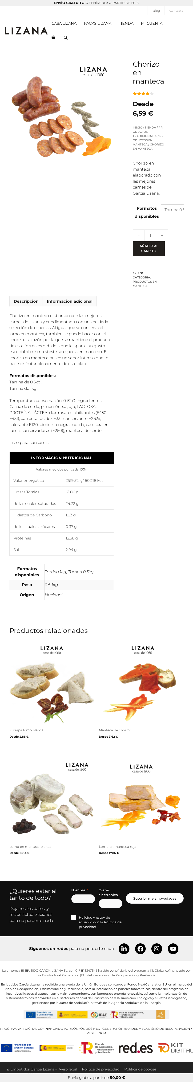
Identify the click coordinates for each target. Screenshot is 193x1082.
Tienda (126, 23)
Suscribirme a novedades (154, 898)
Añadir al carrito (149, 248)
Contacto (176, 10)
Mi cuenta (151, 23)
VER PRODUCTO (23, 747)
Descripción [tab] (26, 301)
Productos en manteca (148, 140)
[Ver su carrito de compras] (53, 38)
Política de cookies (140, 1069)
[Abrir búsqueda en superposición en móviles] (66, 38)
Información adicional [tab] (69, 301)
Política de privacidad (101, 1069)
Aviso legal (68, 1069)
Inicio (137, 127)
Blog (156, 10)
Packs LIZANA (97, 23)
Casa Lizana (64, 23)
